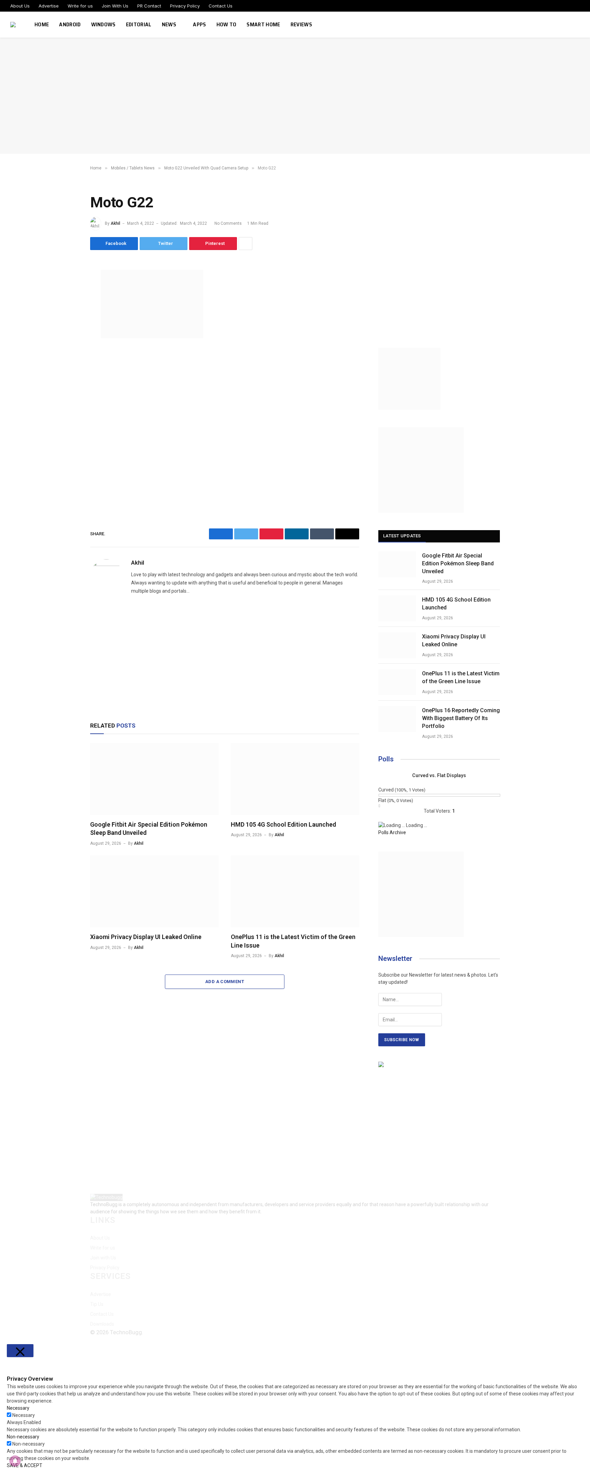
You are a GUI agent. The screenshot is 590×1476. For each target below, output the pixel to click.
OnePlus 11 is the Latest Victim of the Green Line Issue (293, 941)
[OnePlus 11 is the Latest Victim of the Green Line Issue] (295, 891)
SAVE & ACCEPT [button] (24, 1465)
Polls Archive (392, 832)
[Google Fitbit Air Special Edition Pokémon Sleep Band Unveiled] (154, 779)
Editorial (139, 24)
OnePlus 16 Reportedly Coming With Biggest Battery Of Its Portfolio (461, 718)
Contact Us (221, 6)
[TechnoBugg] (13, 24)
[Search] (579, 24)
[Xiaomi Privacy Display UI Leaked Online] (154, 891)
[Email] (66, 354)
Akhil (115, 223)
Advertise (49, 6)
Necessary (23, 1415)
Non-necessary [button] (23, 1436)
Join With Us (115, 6)
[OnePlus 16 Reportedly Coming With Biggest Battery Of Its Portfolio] (397, 719)
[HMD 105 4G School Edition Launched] (295, 779)
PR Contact (149, 6)
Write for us (80, 6)
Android (70, 24)
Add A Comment (224, 981)
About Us (20, 6)
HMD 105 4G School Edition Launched (283, 824)
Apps (199, 24)
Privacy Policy (185, 6)
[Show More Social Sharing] (245, 243)
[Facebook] (66, 292)
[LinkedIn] (66, 323)
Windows (103, 24)
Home (41, 24)
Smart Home (263, 24)
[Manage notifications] (15, 1461)
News (169, 24)
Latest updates (402, 535)
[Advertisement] (295, 95)
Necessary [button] (18, 1408)
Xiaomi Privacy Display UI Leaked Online (145, 936)
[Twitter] (66, 308)
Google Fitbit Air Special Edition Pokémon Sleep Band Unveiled (148, 828)
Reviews (301, 24)
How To (226, 24)
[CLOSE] (20, 1350)
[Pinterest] (66, 338)
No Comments (228, 223)
